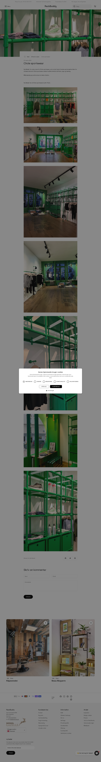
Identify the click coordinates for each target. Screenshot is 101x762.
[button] (50, 391)
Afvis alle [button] (44, 386)
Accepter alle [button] (56, 386)
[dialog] (50, 380)
